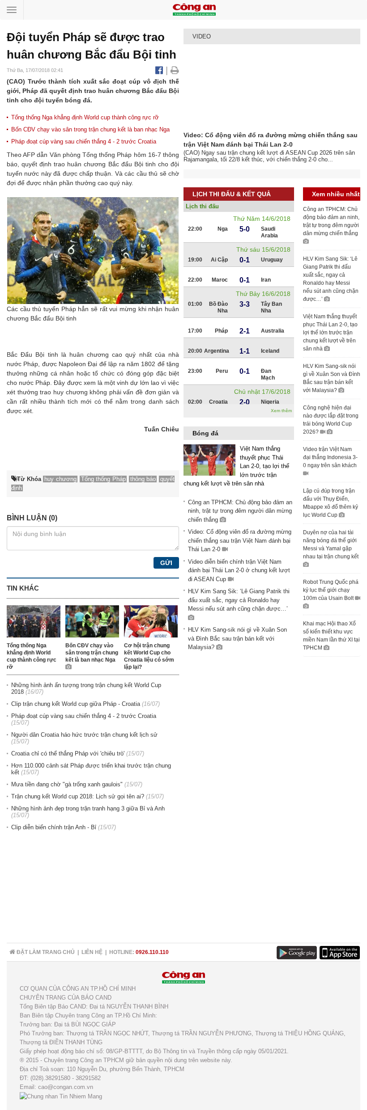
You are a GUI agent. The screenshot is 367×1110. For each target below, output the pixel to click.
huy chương (70, 392)
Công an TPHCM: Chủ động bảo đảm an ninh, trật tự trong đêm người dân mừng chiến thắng (240, 511)
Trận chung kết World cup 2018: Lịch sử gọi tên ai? (77, 796)
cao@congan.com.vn (65, 1087)
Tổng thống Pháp (107, 154)
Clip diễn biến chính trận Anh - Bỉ (53, 827)
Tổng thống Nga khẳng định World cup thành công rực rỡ (85, 117)
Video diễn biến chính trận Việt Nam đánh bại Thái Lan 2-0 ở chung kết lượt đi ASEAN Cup (239, 570)
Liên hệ (91, 952)
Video (201, 36)
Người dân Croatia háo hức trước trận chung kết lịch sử (84, 734)
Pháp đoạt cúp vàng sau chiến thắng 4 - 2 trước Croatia (83, 141)
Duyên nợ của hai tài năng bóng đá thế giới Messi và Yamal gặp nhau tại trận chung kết (330, 544)
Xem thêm (281, 410)
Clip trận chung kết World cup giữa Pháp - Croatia (75, 704)
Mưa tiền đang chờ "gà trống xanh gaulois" (67, 784)
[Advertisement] (335, 800)
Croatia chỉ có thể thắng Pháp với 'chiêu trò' (67, 753)
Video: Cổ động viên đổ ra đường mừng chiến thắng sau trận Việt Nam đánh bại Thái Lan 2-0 (239, 540)
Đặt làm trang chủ (45, 952)
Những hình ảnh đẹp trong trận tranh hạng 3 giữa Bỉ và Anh (88, 808)
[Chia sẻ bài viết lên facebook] (160, 70)
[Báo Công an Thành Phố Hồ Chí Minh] (194, 9)
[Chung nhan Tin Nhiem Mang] (61, 1096)
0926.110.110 (152, 952)
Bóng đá (205, 433)
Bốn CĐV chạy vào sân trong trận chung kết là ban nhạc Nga (90, 129)
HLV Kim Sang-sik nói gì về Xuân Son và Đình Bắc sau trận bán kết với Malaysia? (237, 638)
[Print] (175, 70)
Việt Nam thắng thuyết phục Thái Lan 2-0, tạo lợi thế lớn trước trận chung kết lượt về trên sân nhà (330, 332)
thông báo (143, 479)
